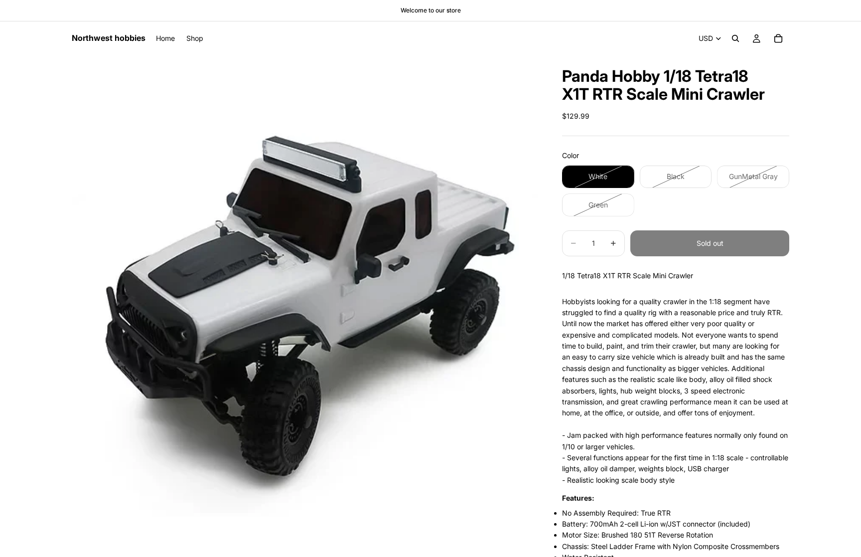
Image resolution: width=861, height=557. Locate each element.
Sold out (710, 243)
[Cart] (778, 38)
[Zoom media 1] (305, 288)
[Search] (735, 38)
